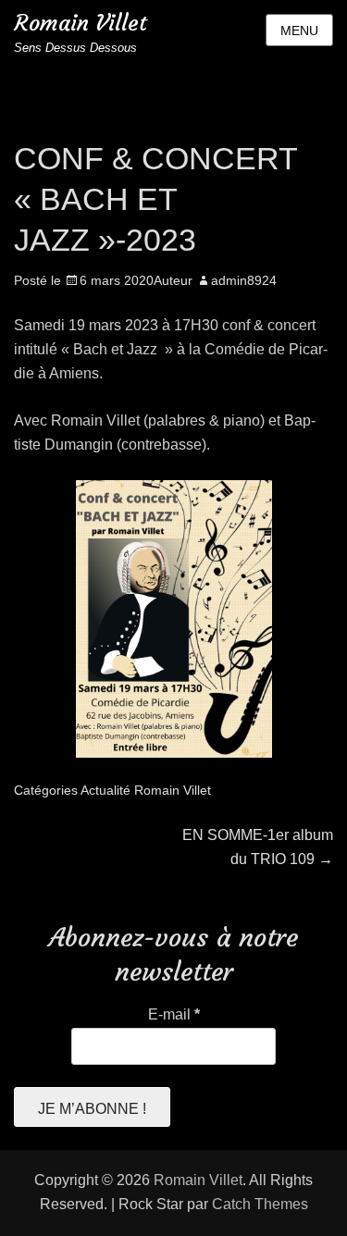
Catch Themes (260, 1204)
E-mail (174, 1014)
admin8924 (244, 280)
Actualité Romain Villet (146, 790)
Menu (299, 30)
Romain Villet (80, 23)
